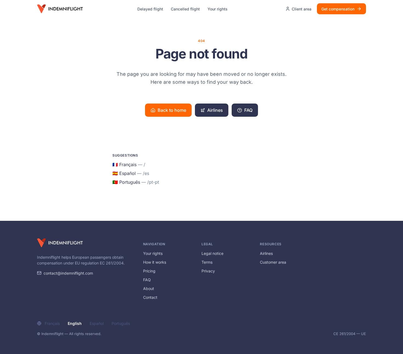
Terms (207, 262)
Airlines (215, 110)
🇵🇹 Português (135, 182)
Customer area (273, 262)
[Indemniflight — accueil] (60, 8)
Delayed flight (150, 9)
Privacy (208, 271)
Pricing (149, 271)
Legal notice (212, 253)
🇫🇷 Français (128, 164)
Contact (150, 297)
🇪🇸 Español (130, 173)
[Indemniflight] (60, 242)
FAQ (248, 110)
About (148, 288)
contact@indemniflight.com (68, 273)
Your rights (218, 9)
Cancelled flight (185, 9)
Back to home (172, 110)
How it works (154, 262)
